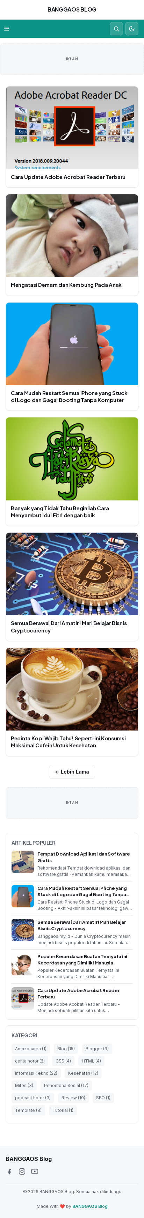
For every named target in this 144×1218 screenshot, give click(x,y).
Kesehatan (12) (83, 1073)
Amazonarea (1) (30, 1048)
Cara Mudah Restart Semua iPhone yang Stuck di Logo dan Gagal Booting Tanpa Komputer (69, 396)
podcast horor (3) (33, 1097)
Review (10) (73, 1097)
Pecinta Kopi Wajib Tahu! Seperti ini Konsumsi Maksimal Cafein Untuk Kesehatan (68, 741)
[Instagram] (22, 1171)
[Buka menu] (6, 29)
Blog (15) (66, 1048)
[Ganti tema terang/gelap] (131, 28)
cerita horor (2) (30, 1061)
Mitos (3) (24, 1085)
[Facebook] (9, 1171)
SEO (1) (103, 1097)
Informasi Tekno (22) (36, 1073)
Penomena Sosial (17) (66, 1085)
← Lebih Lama (72, 772)
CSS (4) (63, 1061)
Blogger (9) (97, 1048)
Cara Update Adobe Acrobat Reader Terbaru (68, 176)
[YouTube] (34, 1171)
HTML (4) (91, 1061)
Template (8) (28, 1110)
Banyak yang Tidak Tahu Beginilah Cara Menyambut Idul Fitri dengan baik (60, 511)
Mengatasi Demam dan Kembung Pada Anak (66, 284)
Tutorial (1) (62, 1110)
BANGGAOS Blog (72, 9)
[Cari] (116, 28)
